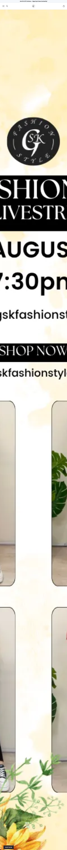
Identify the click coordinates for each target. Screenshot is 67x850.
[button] (3, 6)
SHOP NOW (8, 847)
